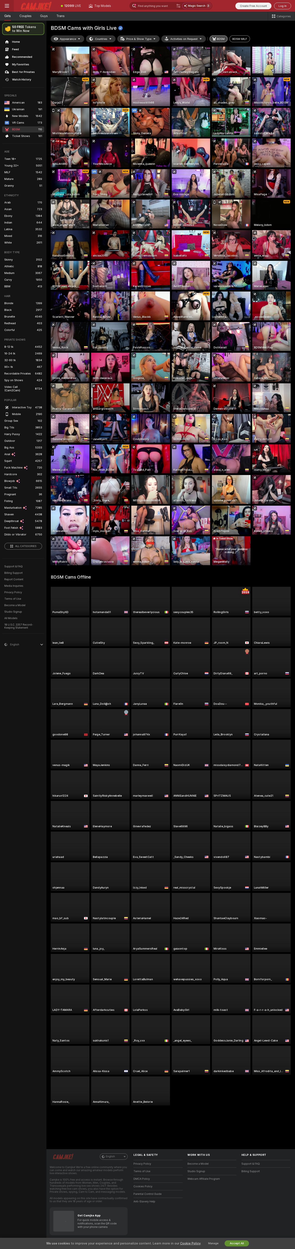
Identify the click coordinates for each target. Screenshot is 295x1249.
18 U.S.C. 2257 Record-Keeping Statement (18, 626)
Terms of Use (12, 598)
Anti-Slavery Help (144, 1201)
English (110, 1156)
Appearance (68, 39)
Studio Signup (13, 611)
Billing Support (13, 572)
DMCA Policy (141, 1178)
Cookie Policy (190, 1243)
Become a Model (14, 605)
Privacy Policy (13, 592)
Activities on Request (184, 39)
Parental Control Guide (147, 1194)
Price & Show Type (138, 39)
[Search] (178, 6)
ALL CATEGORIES (25, 546)
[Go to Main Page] (35, 6)
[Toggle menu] (7, 6)
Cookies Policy (142, 1186)
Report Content (13, 579)
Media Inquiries (13, 585)
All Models (10, 618)
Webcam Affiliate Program (203, 1178)
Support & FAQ (13, 566)
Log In (283, 6)
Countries (101, 39)
